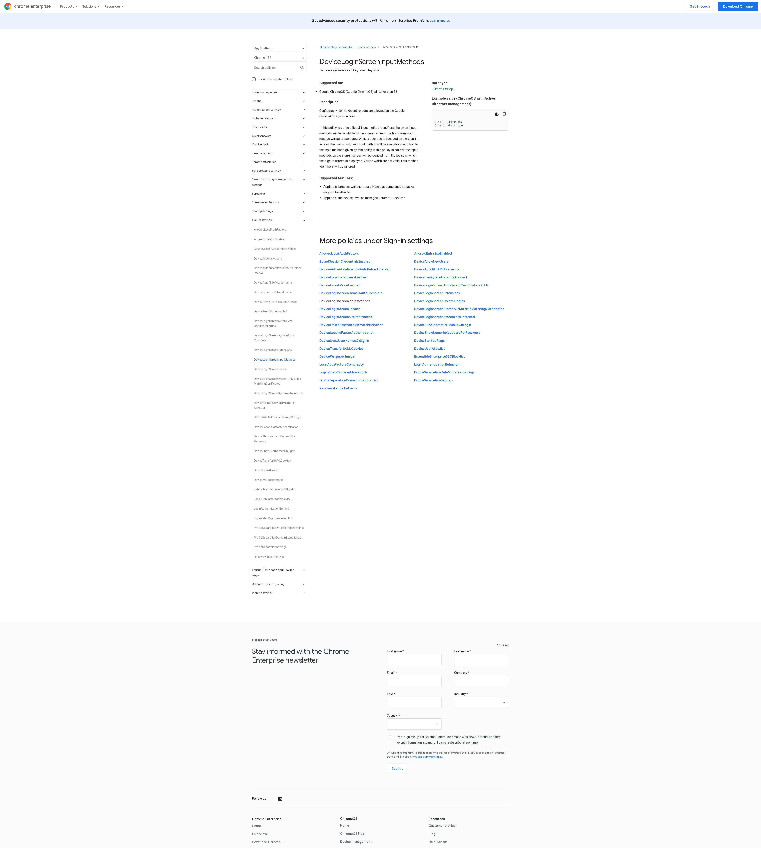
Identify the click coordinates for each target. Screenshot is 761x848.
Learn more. (440, 20)
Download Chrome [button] (738, 7)
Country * (393, 715)
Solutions (89, 7)
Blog (432, 834)
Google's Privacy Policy (428, 756)
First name (394, 651)
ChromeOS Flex (352, 834)
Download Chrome (266, 842)
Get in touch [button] (700, 7)
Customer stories (442, 826)
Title (390, 694)
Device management (356, 842)
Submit (397, 769)
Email (391, 673)
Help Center (438, 842)
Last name (462, 651)
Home (256, 826)
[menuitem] (69, 7)
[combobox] (481, 702)
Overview (259, 834)
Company (461, 673)
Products (67, 7)
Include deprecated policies (276, 79)
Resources (112, 7)
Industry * (461, 694)
